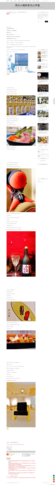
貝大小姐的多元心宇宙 (27, 5)
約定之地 (30, 477)
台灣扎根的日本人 (16, 477)
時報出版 (24, 477)
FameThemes (47, 482)
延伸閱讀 (10, 449)
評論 (8, 448)
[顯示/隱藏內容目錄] (10, 447)
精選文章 (27, 477)
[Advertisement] (21, 20)
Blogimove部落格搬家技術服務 (51, 484)
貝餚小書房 (15, 476)
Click (54, 101)
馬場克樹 (33, 477)
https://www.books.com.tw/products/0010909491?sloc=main (15, 444)
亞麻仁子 (11, 477)
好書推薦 (11, 476)
